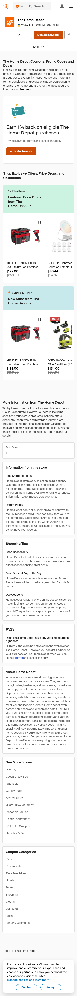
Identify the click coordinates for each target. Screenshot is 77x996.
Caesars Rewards (17, 776)
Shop (36, 47)
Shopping (12, 894)
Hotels (10, 880)
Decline (26, 987)
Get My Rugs (14, 791)
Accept (51, 987)
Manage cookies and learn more (28, 979)
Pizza (9, 859)
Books (9, 916)
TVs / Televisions (16, 873)
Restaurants (13, 866)
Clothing (11, 901)
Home (6, 951)
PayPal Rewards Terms (20, 141)
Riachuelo (12, 783)
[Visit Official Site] (68, 35)
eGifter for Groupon (18, 826)
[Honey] (5, 6)
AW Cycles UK (14, 798)
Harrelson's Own (16, 833)
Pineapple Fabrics (17, 812)
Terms (19, 658)
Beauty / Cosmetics (18, 923)
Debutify (11, 769)
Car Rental (12, 908)
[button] (71, 6)
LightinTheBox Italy (18, 819)
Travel (9, 887)
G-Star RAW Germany (20, 805)
